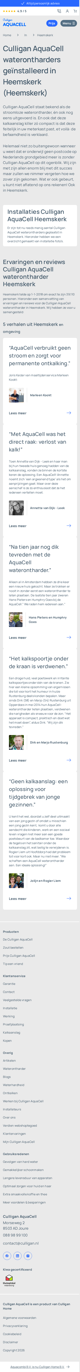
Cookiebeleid (12, 1334)
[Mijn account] (67, 11)
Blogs (7, 1077)
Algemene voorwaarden (19, 1318)
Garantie (9, 984)
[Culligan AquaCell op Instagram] (28, 1256)
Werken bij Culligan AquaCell (23, 1101)
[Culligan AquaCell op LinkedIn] (17, 1256)
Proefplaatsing (13, 1024)
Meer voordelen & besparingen (24, 1202)
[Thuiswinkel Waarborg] (40, 1281)
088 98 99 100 (15, 1235)
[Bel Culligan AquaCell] (59, 11)
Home (7, 35)
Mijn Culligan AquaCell (19, 1142)
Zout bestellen (13, 948)
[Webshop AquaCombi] (75, 11)
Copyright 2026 (14, 1350)
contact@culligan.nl (21, 1243)
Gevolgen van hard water (20, 1162)
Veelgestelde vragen (17, 1000)
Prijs (52, 23)
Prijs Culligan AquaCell (19, 956)
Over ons (9, 1117)
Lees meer (17, 413)
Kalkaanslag (11, 1032)
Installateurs (12, 1109)
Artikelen (9, 1060)
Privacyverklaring (15, 1326)
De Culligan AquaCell (18, 939)
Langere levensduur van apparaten (27, 1178)
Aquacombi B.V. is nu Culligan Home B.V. (37, 1367)
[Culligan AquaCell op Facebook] (7, 1256)
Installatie (10, 1008)
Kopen (7, 1041)
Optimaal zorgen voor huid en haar (27, 1186)
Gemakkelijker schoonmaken (23, 1170)
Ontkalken (10, 1093)
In (25, 35)
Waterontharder (14, 1069)
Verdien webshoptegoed (20, 1125)
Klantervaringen (14, 1134)
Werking (9, 1016)
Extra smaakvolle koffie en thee (25, 1194)
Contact (9, 992)
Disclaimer (10, 1342)
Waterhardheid (13, 1085)
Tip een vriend (13, 964)
